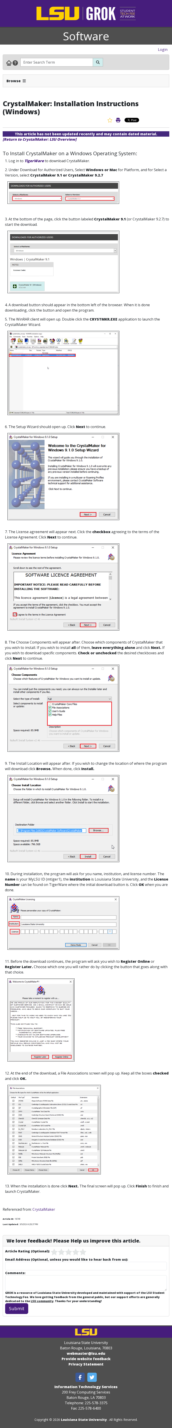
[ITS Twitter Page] (92, 1377)
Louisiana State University (84, 1419)
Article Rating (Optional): (27, 1251)
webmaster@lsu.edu (86, 1353)
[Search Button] (98, 62)
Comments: (15, 1273)
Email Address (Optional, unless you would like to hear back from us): (66, 1259)
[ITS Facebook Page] (80, 1377)
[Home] (9, 62)
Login (163, 49)
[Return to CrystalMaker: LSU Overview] (39, 139)
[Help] (15, 62)
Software (86, 36)
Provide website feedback (86, 1358)
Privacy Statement (86, 1364)
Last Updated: (11, 1224)
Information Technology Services (86, 1386)
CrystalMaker (43, 1209)
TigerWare (34, 160)
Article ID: (8, 1218)
